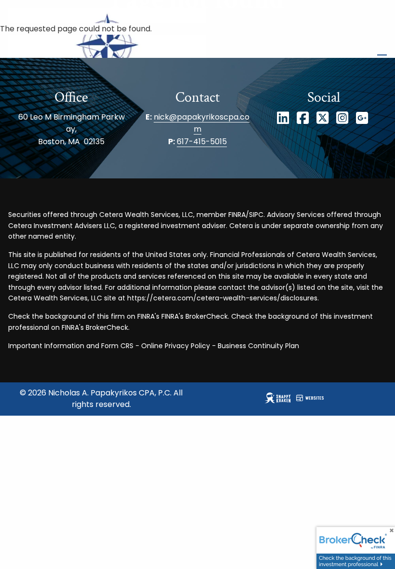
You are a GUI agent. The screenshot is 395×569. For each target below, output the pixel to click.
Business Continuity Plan (258, 346)
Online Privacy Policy (175, 346)
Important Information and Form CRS (70, 346)
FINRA (237, 214)
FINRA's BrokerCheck (194, 316)
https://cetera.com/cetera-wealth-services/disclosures (222, 298)
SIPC (256, 214)
